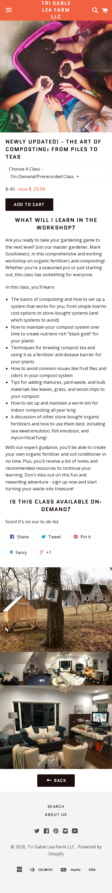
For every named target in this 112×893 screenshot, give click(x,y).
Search (56, 806)
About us (56, 814)
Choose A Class (24, 169)
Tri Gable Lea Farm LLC (56, 10)
